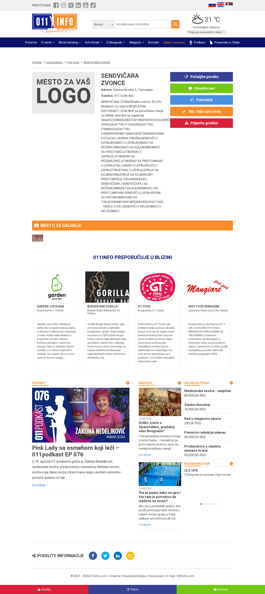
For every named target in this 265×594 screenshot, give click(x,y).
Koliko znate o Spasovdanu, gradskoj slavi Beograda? (157, 427)
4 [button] (212, 504)
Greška (46, 589)
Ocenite (223, 589)
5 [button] (216, 504)
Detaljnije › (39, 485)
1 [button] (201, 504)
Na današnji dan (197, 463)
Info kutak (92, 42)
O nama (46, 42)
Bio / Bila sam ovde (204, 111)
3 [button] (209, 504)
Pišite (134, 589)
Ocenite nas (204, 88)
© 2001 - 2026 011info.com (89, 576)
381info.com (185, 576)
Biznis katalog (68, 42)
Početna (31, 42)
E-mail (170, 576)
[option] (208, 472)
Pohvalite (204, 100)
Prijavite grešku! (204, 123)
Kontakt (153, 42)
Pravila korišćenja (134, 576)
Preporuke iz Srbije (227, 42)
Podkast (199, 42)
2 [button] (205, 504)
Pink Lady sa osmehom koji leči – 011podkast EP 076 (75, 451)
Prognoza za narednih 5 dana (205, 32)
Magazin (135, 42)
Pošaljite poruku (204, 76)
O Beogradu (114, 42)
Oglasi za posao (174, 42)
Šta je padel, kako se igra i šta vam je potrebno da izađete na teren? (160, 497)
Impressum (156, 576)
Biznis (98, 24)
